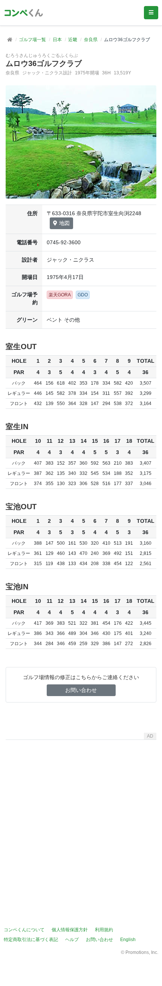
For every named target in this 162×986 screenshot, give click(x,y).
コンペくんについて (24, 929)
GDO (83, 294)
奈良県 (91, 39)
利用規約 (104, 929)
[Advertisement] (81, 824)
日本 (57, 39)
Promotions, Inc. (141, 952)
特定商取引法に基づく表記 (31, 939)
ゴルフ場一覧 (32, 39)
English (128, 939)
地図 (64, 223)
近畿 (72, 39)
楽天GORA (60, 294)
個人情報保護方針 (70, 929)
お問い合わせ (81, 690)
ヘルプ (72, 939)
